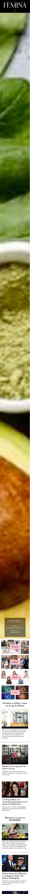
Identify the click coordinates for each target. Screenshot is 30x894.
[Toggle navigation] (15, 10)
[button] (2, 326)
